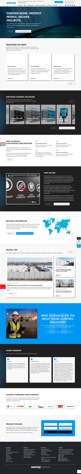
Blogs (25, 5)
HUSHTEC (43, 457)
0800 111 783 (69, 451)
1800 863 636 (68, 452)
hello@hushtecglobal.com (65, 460)
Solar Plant (8, 456)
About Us (55, 5)
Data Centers (8, 457)
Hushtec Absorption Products (29, 449)
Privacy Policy (44, 453)
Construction (8, 449)
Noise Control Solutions (40, 5)
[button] (37, 36)
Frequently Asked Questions (46, 450)
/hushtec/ (62, 455)
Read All (70, 252)
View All (70, 83)
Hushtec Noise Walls (28, 457)
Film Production (9, 458)
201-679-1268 (70, 449)
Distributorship (30, 5)
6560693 (47, 461)
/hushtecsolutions (63, 458)
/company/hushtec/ (64, 459)
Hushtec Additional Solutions (29, 454)
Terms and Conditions (45, 454)
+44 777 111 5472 (69, 454)
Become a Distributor (45, 449)
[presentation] (70, 48)
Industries (20, 5)
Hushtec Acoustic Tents (28, 453)
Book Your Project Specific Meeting (23, 31)
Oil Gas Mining (9, 453)
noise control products (16, 432)
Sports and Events (9, 461)
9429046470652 (47, 460)
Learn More (10, 31)
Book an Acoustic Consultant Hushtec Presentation (59, 331)
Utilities (7, 460)
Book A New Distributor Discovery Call (24, 233)
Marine (7, 454)
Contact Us (49, 5)
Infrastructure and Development (12, 452)
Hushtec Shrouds (27, 456)
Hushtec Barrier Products (28, 450)
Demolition (8, 450)
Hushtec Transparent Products (29, 452)
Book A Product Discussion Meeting (67, 128)
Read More (11, 293)
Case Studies (43, 452)
